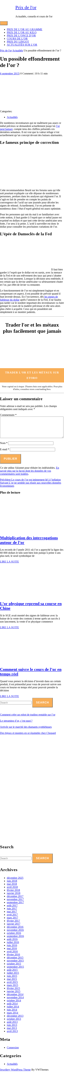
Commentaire (8, 414)
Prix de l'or (25, 7)
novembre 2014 (15, 997)
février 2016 (13, 954)
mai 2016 (12, 948)
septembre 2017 (15, 902)
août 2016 (12, 939)
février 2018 (13, 890)
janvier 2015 (13, 991)
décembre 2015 (15, 957)
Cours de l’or (17, 38)
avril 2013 (12, 1031)
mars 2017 (12, 917)
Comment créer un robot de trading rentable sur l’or (27, 714)
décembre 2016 (15, 926)
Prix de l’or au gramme (24, 29)
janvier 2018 (13, 893)
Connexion (13, 1047)
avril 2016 (12, 951)
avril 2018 (12, 887)
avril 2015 (12, 982)
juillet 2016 (13, 942)
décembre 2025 (15, 877)
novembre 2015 (15, 960)
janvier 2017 (13, 923)
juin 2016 (12, 945)
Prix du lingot (18, 41)
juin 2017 (12, 908)
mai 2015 (12, 979)
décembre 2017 (15, 896)
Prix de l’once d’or (21, 35)
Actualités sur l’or (22, 44)
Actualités (17, 50)
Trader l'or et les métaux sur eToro (32, 375)
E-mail (4, 449)
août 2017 (12, 905)
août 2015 (12, 969)
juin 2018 (12, 880)
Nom (4, 443)
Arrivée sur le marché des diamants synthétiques (26, 726)
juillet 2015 (13, 972)
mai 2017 (12, 911)
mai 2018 (12, 884)
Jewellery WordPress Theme (15, 1069)
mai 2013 (12, 1028)
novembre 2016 (15, 930)
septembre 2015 (15, 966)
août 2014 (12, 1003)
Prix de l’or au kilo (22, 32)
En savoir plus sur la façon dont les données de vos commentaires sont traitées (29, 470)
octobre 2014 (14, 1000)
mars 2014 (12, 1012)
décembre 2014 (15, 994)
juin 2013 (12, 1025)
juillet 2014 (13, 1006)
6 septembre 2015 (9, 73)
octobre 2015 (14, 963)
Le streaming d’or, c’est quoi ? (16, 720)
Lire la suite (9, 561)
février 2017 (13, 920)
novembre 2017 (15, 899)
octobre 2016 (14, 933)
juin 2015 (12, 976)
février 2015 (13, 988)
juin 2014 (12, 1009)
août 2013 (12, 1022)
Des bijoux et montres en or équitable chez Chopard (28, 733)
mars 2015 (12, 985)
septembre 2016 (15, 936)
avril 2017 (12, 914)
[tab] (4, 23)
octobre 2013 (14, 1018)
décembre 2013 (15, 1015)
